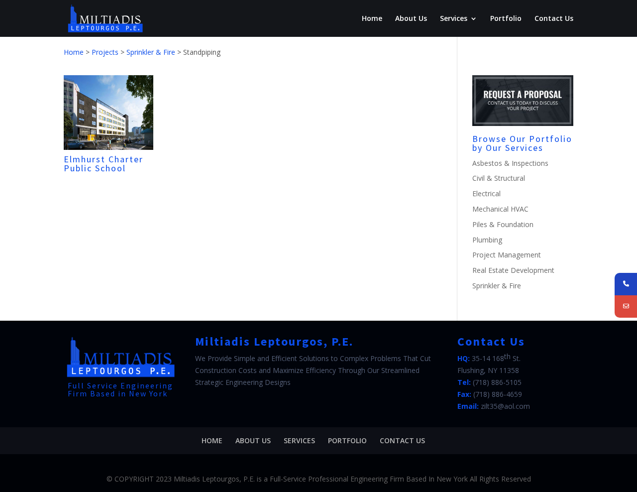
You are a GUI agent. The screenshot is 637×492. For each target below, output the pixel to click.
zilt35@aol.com (505, 406)
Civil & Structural (498, 178)
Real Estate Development (513, 270)
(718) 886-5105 (497, 382)
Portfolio (506, 19)
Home (372, 19)
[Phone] (626, 284)
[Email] (626, 306)
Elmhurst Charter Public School (103, 163)
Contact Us (553, 19)
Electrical (486, 193)
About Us (411, 19)
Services (453, 19)
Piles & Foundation (502, 224)
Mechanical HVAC (500, 209)
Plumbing (487, 240)
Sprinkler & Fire (496, 285)
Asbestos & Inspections (510, 163)
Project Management (506, 254)
